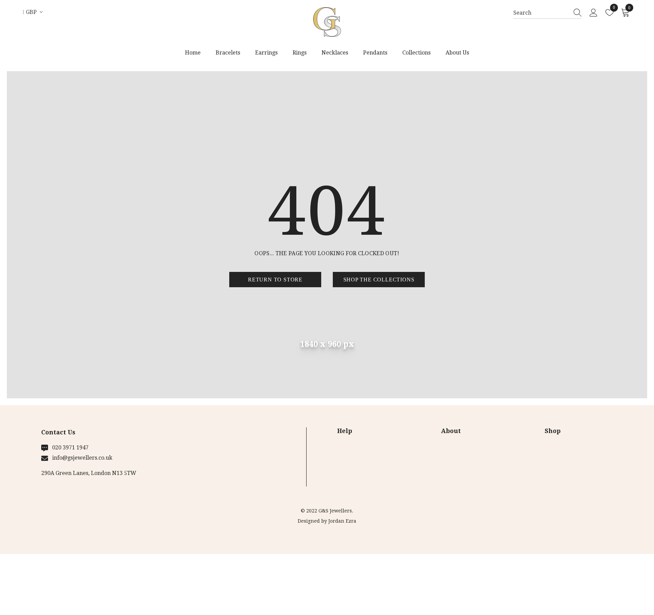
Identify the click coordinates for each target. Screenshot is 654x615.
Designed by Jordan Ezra (327, 521)
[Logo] (327, 22)
